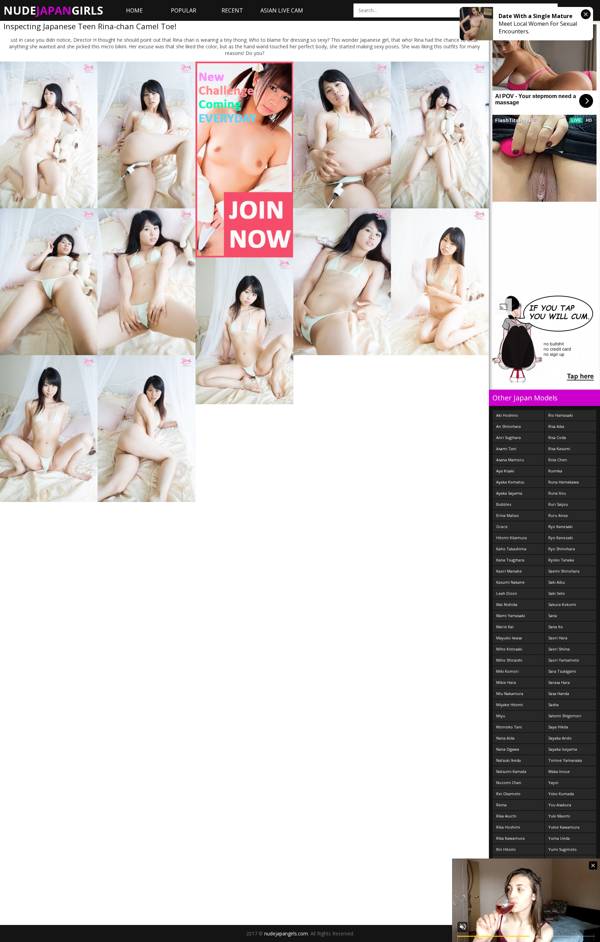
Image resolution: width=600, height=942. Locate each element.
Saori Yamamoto (563, 660)
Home (134, 10)
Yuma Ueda (559, 838)
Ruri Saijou (558, 504)
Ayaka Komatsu (510, 482)
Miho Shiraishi (509, 660)
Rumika (555, 470)
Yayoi (553, 782)
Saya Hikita (558, 726)
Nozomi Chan (508, 782)
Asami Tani (506, 448)
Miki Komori (507, 671)
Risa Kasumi (559, 448)
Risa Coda (557, 437)
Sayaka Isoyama (562, 749)
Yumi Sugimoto (562, 849)
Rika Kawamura (510, 838)
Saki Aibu (556, 582)
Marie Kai (505, 626)
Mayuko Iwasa (509, 637)
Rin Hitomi (506, 849)
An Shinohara (508, 426)
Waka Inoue (559, 771)
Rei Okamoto (508, 793)
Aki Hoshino (507, 415)
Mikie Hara (506, 682)
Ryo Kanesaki (560, 526)
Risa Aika (556, 426)
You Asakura (559, 804)
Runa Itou (557, 493)
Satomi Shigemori (564, 715)
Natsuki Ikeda (508, 760)
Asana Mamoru (510, 459)
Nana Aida (505, 738)
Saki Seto (556, 593)
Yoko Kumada (561, 793)
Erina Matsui (507, 515)
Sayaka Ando (560, 738)
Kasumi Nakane (510, 582)
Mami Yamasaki (510, 615)
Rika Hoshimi (508, 827)
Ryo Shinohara (561, 548)
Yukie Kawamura (564, 827)
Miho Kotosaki (509, 649)
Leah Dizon (506, 593)
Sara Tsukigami (562, 671)
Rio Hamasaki (560, 415)
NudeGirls (53, 10)
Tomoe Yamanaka (565, 760)
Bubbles (503, 504)
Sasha (553, 704)
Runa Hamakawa (563, 482)
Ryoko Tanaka (561, 559)
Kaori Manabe (509, 571)
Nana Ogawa (507, 749)
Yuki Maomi (559, 816)
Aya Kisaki (505, 470)
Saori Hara (557, 637)
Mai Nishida (506, 604)
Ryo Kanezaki (560, 537)
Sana (552, 615)
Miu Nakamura (509, 693)
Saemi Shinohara (564, 571)
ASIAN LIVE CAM (281, 10)
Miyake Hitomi (509, 704)
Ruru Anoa (558, 515)
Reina (501, 804)
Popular (183, 10)
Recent (232, 10)
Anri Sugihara (508, 437)
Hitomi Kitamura (511, 537)
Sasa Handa (558, 693)
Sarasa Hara (559, 682)
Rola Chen (557, 459)
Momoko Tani (509, 726)
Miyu (500, 715)
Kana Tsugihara (510, 559)
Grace (502, 526)
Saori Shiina (559, 649)
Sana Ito (555, 626)
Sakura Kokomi (562, 604)
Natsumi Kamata (511, 771)
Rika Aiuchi (506, 816)
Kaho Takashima (511, 548)
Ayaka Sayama (509, 493)
